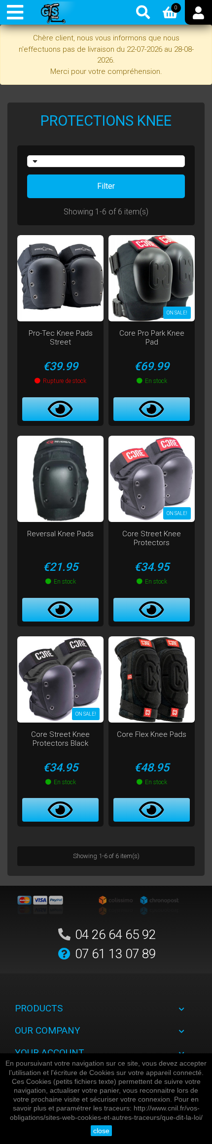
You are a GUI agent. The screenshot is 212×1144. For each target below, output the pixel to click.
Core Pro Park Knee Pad (151, 338)
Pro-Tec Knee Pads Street (61, 338)
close (101, 1131)
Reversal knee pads (60, 533)
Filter (106, 186)
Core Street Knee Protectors (151, 538)
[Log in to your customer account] (198, 12)
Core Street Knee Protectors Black (60, 739)
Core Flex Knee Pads (151, 734)
